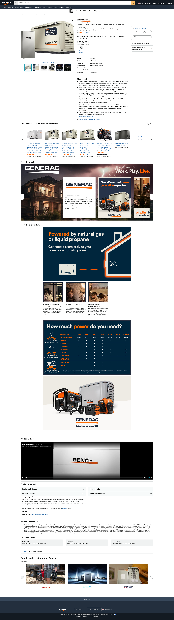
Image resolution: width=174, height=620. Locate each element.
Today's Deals (19, 7)
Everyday (69, 7)
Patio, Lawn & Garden (26, 15)
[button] (4, 7)
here (31, 505)
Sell (44, 7)
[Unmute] (152, 478)
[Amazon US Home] (62, 610)
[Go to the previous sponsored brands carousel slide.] (22, 577)
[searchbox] (74, 2)
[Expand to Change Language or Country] (142, 3)
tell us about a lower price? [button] (40, 514)
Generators (51, 15)
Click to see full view (48, 62)
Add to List (137, 37)
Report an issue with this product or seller (91, 119)
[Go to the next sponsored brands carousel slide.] (151, 577)
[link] (34, 148)
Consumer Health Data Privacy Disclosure (88, 614)
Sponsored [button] (23, 561)
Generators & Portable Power (40, 15)
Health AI (10, 7)
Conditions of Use (64, 614)
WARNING (25, 551)
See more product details (85, 116)
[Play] (22, 478)
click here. (65, 508)
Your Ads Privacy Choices (107, 614)
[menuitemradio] (149, 477)
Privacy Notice (73, 614)
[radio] (28, 67)
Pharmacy (61, 7)
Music (55, 7)
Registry (49, 7)
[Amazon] (6, 2)
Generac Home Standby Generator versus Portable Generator (39, 446)
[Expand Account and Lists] (155, 3)
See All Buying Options (142, 31)
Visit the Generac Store (83, 23)
